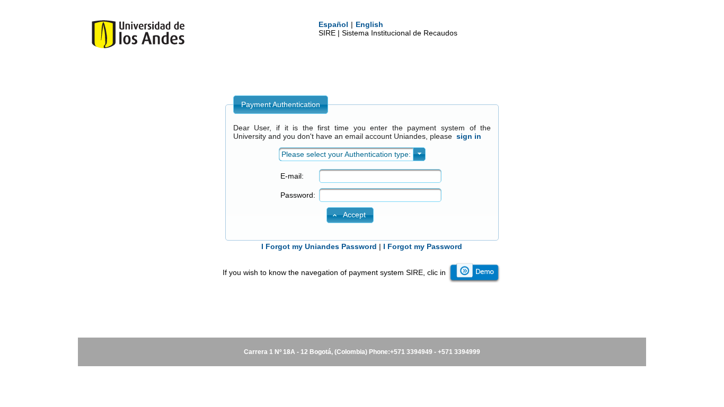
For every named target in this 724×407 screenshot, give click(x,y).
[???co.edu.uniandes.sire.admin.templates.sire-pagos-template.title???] (138, 45)
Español (333, 24)
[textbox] (380, 176)
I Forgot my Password (422, 246)
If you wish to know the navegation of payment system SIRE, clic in (334, 272)
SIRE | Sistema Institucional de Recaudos (388, 33)
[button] (349, 215)
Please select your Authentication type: (346, 154)
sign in (468, 136)
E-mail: (292, 176)
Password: (297, 195)
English (369, 24)
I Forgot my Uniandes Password (319, 246)
